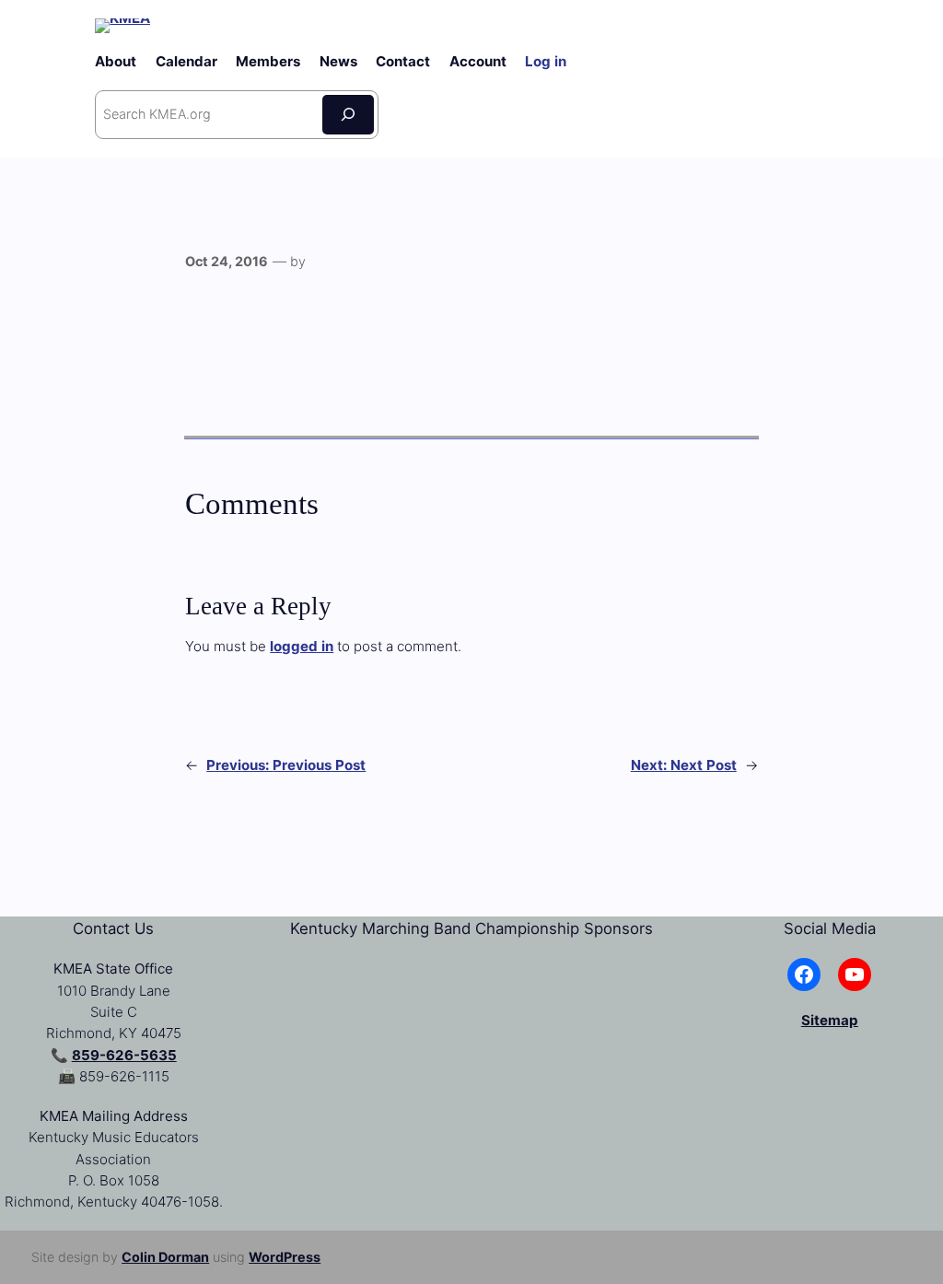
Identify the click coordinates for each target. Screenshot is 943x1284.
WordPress (284, 1257)
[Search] (348, 114)
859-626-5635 (124, 1055)
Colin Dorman (165, 1257)
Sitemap (829, 1020)
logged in (301, 646)
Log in (545, 61)
